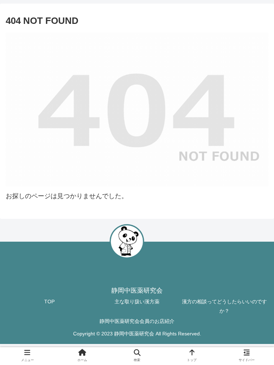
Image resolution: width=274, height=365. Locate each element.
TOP (49, 301)
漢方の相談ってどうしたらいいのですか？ (224, 306)
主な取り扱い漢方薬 (137, 301)
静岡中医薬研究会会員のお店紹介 (137, 321)
